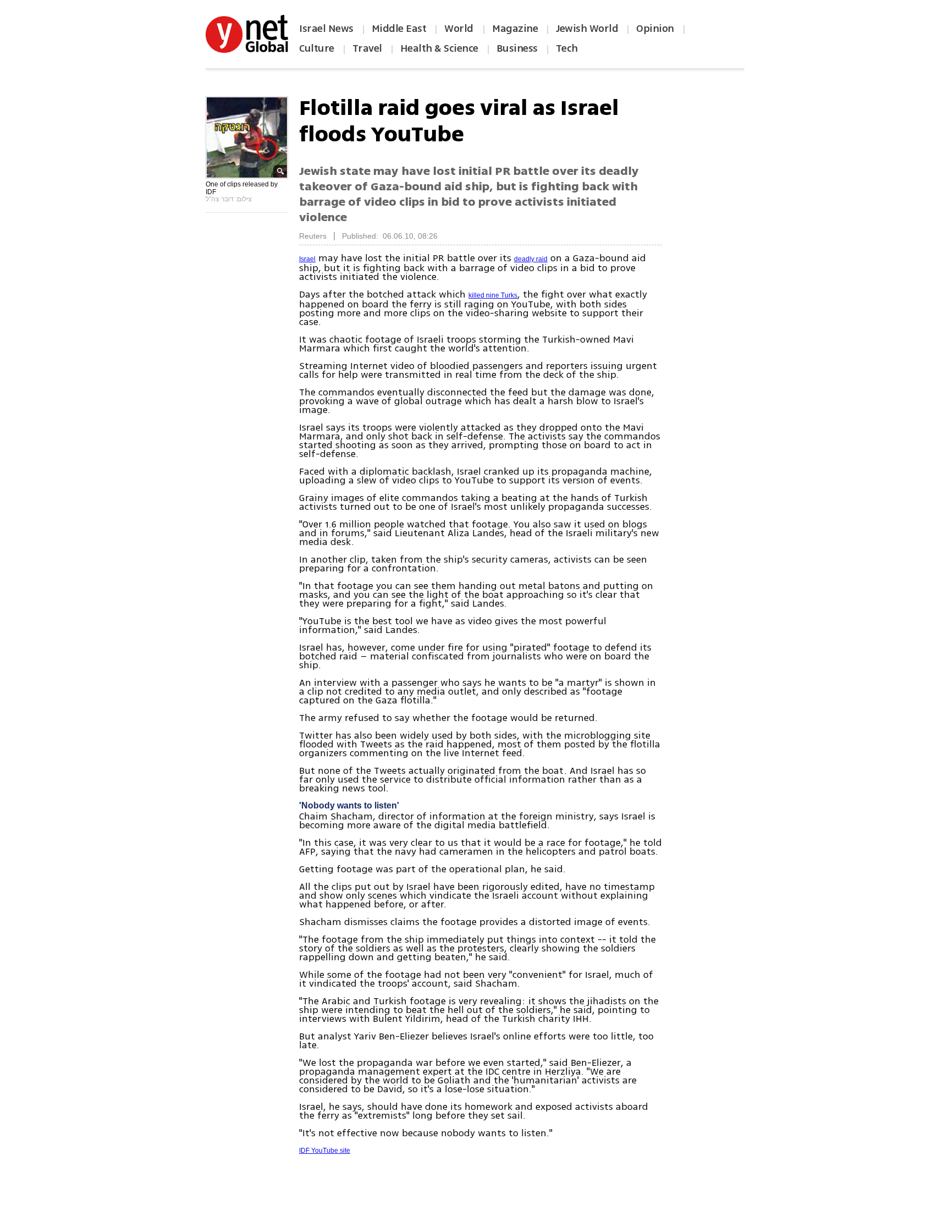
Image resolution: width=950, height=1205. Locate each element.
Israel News (326, 28)
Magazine (515, 28)
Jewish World (587, 28)
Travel (367, 48)
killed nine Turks (492, 295)
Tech (567, 48)
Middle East (399, 28)
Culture (316, 48)
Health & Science (439, 48)
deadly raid (531, 259)
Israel (307, 259)
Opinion (655, 28)
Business (517, 48)
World (460, 28)
